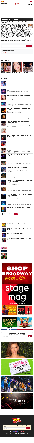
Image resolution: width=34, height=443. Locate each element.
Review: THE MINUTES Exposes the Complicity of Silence (17, 167)
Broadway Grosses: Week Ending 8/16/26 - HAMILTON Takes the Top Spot (13, 409)
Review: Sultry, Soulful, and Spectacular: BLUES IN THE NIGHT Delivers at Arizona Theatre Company (20, 181)
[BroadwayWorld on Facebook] (14, 431)
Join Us (16, 433)
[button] (31, 1)
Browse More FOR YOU (16, 244)
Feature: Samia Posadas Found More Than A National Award (16, 73)
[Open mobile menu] (33, 1)
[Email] (5, 52)
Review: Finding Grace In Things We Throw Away (16, 161)
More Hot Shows (9, 329)
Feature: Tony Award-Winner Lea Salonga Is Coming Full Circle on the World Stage (19, 129)
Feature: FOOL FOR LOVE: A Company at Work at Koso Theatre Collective (18, 109)
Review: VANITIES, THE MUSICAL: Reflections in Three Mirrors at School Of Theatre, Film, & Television (6, 73)
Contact (13, 433)
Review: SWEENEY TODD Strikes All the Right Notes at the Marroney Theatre (19, 201)
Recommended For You (4, 221)
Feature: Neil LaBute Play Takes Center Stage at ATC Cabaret (18, 207)
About (10, 433)
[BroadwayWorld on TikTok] (19, 431)
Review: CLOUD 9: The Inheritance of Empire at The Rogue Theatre (19, 141)
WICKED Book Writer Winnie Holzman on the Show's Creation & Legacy (18, 256)
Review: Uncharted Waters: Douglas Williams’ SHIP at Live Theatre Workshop (19, 155)
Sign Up (28, 428)
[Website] (3, 52)
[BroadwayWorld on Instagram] (16, 431)
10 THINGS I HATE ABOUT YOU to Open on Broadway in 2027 (11, 375)
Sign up (30, 336)
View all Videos (3, 259)
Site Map (26, 433)
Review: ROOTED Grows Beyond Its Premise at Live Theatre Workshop (20, 102)
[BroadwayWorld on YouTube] (23, 431)
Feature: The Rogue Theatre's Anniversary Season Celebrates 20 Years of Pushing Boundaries (19, 187)
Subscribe (29, 45)
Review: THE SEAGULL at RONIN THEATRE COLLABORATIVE (17, 89)
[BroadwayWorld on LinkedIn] (18, 431)
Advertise (7, 433)
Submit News (20, 433)
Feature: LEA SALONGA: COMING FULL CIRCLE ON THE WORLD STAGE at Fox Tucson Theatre (19, 136)
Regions (23, 433)
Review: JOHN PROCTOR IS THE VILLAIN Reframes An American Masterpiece (18, 174)
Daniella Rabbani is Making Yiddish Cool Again (14, 246)
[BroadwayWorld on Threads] (21, 431)
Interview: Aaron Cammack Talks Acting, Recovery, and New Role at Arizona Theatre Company (20, 195)
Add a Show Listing (3, 3)
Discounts (25, 329)
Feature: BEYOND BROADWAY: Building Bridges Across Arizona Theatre (18, 82)
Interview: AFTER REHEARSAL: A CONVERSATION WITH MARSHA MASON (18, 115)
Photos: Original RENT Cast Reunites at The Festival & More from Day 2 (13, 392)
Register (26, 1)
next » (16, 214)
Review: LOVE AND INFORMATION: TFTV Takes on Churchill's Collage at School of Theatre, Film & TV (27, 73)
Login (28, 1)
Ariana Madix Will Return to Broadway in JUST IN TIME (10, 358)
